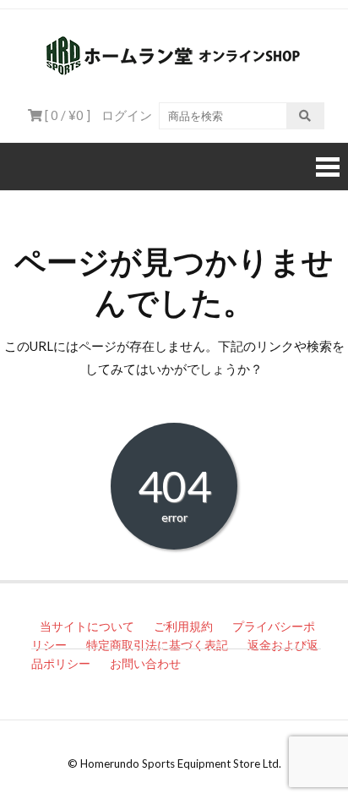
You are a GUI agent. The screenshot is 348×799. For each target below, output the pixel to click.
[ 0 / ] (66, 115)
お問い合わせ (145, 663)
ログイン (126, 115)
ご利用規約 (183, 626)
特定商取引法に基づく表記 (157, 645)
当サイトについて (87, 626)
